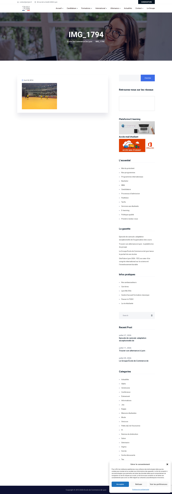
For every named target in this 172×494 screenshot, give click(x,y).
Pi (122, 430)
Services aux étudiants (130, 206)
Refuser (138, 484)
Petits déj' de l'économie (130, 426)
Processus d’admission (130, 194)
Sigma (123, 447)
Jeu (122, 405)
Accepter (120, 484)
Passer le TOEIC (127, 299)
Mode (123, 417)
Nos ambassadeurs (129, 282)
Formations (85, 8)
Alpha (123, 384)
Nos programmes (128, 173)
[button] (167, 464)
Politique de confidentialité (140, 489)
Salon (123, 438)
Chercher (148, 78)
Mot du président (127, 168)
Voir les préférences (158, 484)
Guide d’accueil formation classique (135, 295)
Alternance (114, 8)
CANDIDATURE (146, 2)
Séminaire (125, 443)
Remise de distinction (129, 434)
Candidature (71, 8)
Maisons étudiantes (128, 413)
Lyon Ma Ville (126, 291)
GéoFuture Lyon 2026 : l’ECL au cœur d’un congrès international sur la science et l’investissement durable (134, 261)
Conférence (125, 392)
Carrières (125, 287)
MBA (123, 185)
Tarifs (123, 202)
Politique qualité (127, 215)
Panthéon (125, 198)
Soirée (123, 451)
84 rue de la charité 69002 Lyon (47, 2)
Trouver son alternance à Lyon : (132, 351)
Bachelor (124, 181)
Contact (138, 8)
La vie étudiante (127, 303)
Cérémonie (125, 388)
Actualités (128, 8)
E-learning (125, 210)
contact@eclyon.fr (25, 2)
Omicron (124, 421)
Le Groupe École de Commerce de (133, 361)
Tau (122, 459)
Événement (125, 396)
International (100, 8)
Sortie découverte (128, 455)
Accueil (59, 8)
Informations (126, 400)
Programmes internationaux (132, 177)
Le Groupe (151, 8)
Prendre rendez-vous (129, 219)
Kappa (123, 409)
